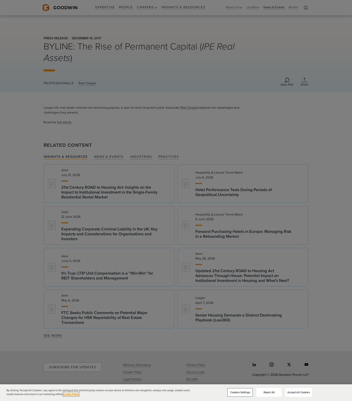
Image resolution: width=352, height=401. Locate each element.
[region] (176, 392)
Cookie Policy (71, 394)
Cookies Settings (240, 392)
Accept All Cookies (298, 392)
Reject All (269, 392)
